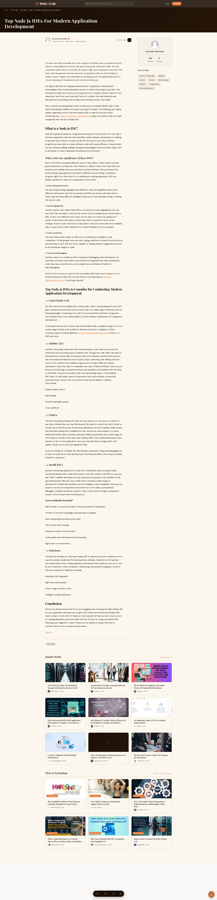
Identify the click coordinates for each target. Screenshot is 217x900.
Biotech (151, 80)
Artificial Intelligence (146, 88)
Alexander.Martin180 (59, 39)
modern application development (75, 116)
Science (142, 80)
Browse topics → (166, 657)
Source (48, 632)
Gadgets (161, 76)
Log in (167, 4)
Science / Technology (146, 76)
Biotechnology (163, 80)
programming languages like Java (93, 333)
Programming (154, 84)
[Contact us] (211, 894)
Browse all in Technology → (163, 773)
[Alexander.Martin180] (47, 40)
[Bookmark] (113, 894)
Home (6, 10)
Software (142, 84)
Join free (177, 4)
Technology (14, 10)
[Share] (120, 894)
